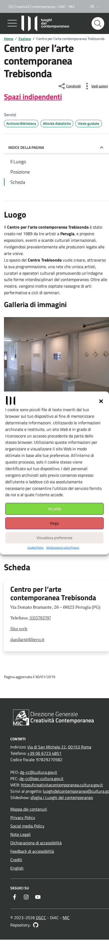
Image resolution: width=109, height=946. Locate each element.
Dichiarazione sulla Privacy (62, 548)
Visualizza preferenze (54, 538)
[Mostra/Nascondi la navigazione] (12, 23)
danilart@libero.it (27, 639)
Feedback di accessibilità (32, 851)
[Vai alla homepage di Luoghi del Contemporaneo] (46, 23)
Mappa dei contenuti (28, 809)
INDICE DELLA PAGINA (26, 147)
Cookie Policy (36, 548)
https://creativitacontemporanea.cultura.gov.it (62, 785)
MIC (66, 917)
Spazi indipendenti (33, 96)
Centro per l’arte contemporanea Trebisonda (53, 593)
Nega (54, 523)
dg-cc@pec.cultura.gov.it (41, 778)
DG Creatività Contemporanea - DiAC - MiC (42, 6)
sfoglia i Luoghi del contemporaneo (61, 797)
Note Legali (20, 834)
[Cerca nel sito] (98, 23)
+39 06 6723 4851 (44, 753)
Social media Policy (27, 826)
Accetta (54, 509)
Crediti (16, 859)
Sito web (18, 628)
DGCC (41, 917)
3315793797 (40, 617)
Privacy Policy (22, 817)
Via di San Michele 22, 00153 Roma (59, 747)
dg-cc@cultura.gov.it (38, 772)
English (17, 868)
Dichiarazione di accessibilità (36, 843)
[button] (101, 400)
